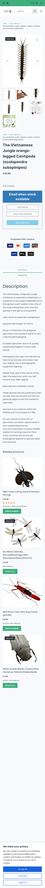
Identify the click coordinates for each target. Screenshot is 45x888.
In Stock (6, 506)
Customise (22, 876)
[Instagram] (7, 3)
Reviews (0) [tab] (22, 275)
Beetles (5, 680)
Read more (10, 571)
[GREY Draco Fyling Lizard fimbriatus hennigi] (22, 472)
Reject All (22, 882)
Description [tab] (22, 270)
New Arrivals (21, 506)
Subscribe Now (22, 223)
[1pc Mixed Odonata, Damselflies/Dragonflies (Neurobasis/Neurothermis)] (22, 532)
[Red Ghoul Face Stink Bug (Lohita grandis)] (22, 592)
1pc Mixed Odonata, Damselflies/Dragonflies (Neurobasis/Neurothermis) (17, 554)
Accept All (22, 869)
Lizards (13, 506)
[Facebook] (4, 3)
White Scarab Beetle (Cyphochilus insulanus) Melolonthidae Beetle (21, 670)
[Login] (41, 3)
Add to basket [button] (12, 511)
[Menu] (41, 11)
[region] (22, 865)
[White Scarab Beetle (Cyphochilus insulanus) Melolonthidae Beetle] (22, 649)
